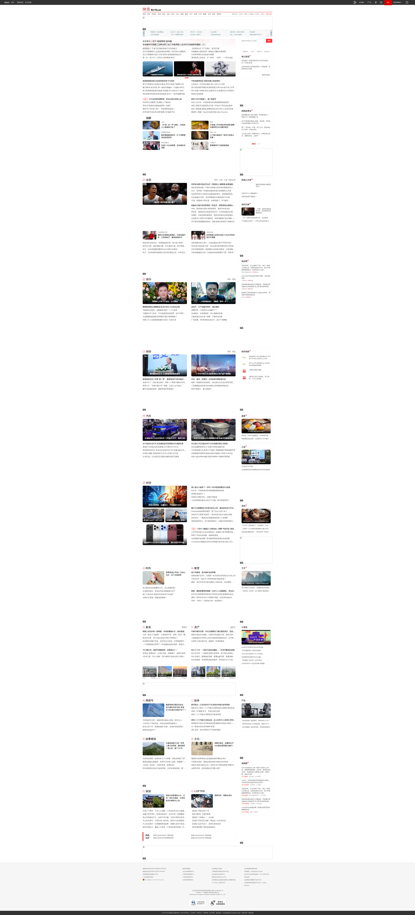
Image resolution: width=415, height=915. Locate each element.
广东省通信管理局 (148, 877)
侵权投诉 (251, 913)
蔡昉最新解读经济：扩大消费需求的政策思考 (173, 136)
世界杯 (154, 14)
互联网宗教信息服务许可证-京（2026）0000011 (255, 884)
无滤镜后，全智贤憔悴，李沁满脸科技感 (206, 313)
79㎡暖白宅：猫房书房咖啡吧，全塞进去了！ (160, 650)
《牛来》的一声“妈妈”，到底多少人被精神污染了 (173, 126)
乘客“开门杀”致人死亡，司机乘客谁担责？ (159, 109)
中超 (225, 180)
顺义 (174, 678)
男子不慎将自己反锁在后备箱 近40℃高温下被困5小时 (163, 84)
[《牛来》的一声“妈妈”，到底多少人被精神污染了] (151, 125)
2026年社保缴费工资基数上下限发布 (157, 102)
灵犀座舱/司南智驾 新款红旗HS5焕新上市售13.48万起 (212, 453)
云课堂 (245, 14)
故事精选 (151, 738)
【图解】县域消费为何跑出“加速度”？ (205, 48)
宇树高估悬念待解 (255, 370)
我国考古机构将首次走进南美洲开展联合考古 (208, 758)
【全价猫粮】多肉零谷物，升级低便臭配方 (256, 727)
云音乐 (262, 14)
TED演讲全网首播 (155, 34)
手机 (193, 529)
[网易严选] (369, 2)
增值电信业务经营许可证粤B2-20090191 (154, 868)
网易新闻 (152, 9)
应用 (12, 2)
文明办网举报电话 (188, 880)
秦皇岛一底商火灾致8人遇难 (208, 112)
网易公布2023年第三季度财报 (201, 838)
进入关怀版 (28, 2)
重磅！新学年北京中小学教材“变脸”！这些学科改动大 (211, 597)
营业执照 (246, 877)
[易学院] (249, 75)
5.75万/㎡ (217, 678)
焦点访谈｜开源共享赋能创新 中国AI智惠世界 (160, 48)
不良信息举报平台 (188, 877)
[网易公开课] (362, 2)
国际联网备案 (186, 868)
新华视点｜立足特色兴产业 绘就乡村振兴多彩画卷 (210, 705)
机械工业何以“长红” (150, 51)
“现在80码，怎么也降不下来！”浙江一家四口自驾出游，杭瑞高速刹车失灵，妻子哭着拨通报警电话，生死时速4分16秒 (256, 268)
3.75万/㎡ (184, 678)
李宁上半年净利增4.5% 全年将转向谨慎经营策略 (259, 364)
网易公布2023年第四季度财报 (163, 838)
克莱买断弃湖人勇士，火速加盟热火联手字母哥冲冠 (211, 243)
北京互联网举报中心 (188, 871)
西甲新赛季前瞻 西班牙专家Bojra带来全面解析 (214, 105)
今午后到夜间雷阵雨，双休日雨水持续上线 (165, 99)
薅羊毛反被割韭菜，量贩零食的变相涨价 (158, 389)
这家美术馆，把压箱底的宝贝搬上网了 (206, 768)
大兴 (207, 678)
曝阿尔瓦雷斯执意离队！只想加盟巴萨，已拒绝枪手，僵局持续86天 (171, 236)
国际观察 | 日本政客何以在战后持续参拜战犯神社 (210, 54)
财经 (163, 14)
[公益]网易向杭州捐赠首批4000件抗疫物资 (256, 469)
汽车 (200, 14)
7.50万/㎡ (169, 678)
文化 (177, 14)
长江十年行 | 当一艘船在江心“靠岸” (156, 54)
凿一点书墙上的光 (175, 32)
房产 (191, 14)
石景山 (193, 678)
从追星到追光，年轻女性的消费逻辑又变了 (159, 591)
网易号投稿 (266, 75)
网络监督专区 (265, 9)
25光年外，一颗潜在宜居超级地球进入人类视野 (209, 518)
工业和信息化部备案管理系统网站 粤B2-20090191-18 (207, 890)
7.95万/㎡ (202, 678)
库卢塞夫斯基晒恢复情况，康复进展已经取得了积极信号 (213, 221)
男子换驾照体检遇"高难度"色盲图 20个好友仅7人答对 (163, 91)
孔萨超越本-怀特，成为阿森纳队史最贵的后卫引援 (210, 197)
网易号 (219, 14)
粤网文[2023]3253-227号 (219, 877)
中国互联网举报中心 (188, 874)
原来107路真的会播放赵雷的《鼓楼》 (157, 105)
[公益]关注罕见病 (247, 466)
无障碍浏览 (20, 2)
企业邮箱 (251, 14)
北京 (209, 14)
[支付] (376, 2)
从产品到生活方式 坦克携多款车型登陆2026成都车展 (163, 444)
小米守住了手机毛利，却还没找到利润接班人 (160, 723)
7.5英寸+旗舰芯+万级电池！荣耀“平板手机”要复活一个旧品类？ (216, 529)
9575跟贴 (263, 795)
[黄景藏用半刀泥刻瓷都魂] (200, 145)
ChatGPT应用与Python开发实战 (252, 647)
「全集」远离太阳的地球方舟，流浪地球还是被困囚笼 (263, 211)
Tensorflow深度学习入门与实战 (252, 654)
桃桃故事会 (246, 111)
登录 (388, 2)
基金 (234, 351)
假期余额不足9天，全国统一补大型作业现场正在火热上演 (213, 576)
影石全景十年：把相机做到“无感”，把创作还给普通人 (163, 727)
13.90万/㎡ (232, 678)
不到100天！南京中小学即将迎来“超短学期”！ (208, 579)
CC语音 (257, 14)
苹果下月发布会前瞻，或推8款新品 (204, 535)
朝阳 (144, 678)
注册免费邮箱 (397, 2)
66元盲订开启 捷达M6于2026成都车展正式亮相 (209, 444)
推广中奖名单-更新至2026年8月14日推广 (158, 594)
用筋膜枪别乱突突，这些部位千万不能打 (255, 439)
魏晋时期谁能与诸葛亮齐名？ (263, 185)
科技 (168, 14)
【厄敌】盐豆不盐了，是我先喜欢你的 (206, 824)
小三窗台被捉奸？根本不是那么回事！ (222, 136)
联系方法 (199, 913)
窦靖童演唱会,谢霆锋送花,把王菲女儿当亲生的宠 (161, 307)
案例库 (184, 627)
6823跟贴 (258, 776)
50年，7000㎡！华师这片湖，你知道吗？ (207, 601)
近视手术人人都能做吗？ (250, 193)
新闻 (144, 14)
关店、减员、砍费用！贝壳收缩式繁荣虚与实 (208, 379)
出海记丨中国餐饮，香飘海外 (202, 51)
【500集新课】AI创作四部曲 (251, 650)
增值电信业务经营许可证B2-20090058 (154, 871)
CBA (221, 180)
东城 (223, 678)
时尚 (148, 568)
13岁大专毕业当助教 (196, 34)
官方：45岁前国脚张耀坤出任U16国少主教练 (160, 249)
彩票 (159, 14)
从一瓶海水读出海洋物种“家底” (203, 726)
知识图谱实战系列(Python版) (251, 657)
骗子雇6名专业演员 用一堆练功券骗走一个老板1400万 (163, 87)
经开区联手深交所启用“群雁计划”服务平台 (159, 112)
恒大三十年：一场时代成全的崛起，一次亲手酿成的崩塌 (213, 650)
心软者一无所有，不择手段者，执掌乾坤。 (159, 765)
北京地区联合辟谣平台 (218, 874)
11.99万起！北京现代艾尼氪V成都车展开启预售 (161, 457)
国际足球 (232, 180)
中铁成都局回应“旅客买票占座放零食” (206, 81)
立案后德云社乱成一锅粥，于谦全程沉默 (206, 317)
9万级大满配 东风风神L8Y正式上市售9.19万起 (160, 453)
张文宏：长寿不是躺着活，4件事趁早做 (255, 435)
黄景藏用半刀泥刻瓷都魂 (219, 145)
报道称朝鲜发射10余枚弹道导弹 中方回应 (158, 81)
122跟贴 (258, 785)
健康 (204, 14)
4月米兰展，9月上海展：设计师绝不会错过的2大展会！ (164, 656)
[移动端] (355, 2)
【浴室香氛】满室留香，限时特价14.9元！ (256, 720)
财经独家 (245, 351)
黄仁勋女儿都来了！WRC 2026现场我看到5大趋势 (215, 102)
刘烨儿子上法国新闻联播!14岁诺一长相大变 (159, 320)
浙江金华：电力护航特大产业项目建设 (206, 730)
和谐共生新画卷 (197, 94)
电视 (234, 279)
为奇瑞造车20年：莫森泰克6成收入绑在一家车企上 (162, 720)
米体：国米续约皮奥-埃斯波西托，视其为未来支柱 (210, 209)
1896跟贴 (259, 803)
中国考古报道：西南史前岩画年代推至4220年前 (209, 762)
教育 (186, 14)
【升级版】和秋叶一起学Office (252, 660)
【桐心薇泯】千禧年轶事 (200, 814)
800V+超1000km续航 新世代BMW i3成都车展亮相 (210, 457)
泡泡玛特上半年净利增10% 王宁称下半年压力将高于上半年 (260, 357)
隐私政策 (218, 913)
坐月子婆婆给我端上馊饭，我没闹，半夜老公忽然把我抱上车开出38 (256, 122)
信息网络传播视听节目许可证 (252, 880)
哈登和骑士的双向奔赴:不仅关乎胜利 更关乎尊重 (220, 236)
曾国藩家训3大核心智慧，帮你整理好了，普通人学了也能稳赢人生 (256, 116)
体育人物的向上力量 (236, 34)
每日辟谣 (245, 57)
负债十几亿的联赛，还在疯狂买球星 (173, 146)
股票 (229, 351)
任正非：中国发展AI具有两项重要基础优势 (207, 490)
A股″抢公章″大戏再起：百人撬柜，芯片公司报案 (259, 378)
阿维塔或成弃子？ (198, 494)
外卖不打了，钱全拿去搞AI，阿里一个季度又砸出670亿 (164, 382)
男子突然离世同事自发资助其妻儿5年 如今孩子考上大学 (212, 87)
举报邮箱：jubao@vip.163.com (253, 871)
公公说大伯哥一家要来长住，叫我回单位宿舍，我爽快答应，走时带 (256, 135)
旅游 (148, 791)
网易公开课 (246, 180)
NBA (216, 180)
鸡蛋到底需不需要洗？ (249, 196)
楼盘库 (233, 627)
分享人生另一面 (254, 32)
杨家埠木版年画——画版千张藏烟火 (156, 57)
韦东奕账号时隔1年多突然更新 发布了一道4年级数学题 (164, 94)
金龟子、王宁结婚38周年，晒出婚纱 (205, 307)
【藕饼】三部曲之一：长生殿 (202, 817)
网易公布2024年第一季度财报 (201, 835)
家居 (195, 14)
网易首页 (7, 2)
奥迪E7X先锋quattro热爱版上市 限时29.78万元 (161, 447)
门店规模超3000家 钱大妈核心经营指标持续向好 (209, 386)
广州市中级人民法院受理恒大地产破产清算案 (213, 99)
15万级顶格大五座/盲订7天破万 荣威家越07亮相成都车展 (213, 450)
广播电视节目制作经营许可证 (220, 871)
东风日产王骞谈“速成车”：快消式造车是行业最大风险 (211, 514)
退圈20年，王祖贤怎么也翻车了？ (204, 310)
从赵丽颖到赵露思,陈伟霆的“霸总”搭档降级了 (160, 317)
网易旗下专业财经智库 (156, 32)
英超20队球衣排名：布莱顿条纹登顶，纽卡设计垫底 (163, 243)
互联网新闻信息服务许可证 (150, 874)
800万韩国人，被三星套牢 (201, 389)
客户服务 (212, 913)
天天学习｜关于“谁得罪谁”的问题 (157, 41)
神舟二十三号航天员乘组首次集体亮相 (206, 714)
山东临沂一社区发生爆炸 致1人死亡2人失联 (208, 84)
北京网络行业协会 (217, 868)
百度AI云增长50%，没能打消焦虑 (204, 497)
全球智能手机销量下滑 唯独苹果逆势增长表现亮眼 (210, 538)
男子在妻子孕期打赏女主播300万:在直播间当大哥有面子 (212, 91)
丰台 (159, 678)
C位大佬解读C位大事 (216, 32)
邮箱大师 (234, 14)
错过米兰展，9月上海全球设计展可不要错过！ (160, 638)
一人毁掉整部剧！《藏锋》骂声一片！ (210, 109)
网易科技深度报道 (215, 34)
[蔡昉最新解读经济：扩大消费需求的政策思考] (151, 135)
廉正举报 (244, 913)
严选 (243, 700)
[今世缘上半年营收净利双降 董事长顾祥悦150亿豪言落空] (200, 125)
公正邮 (240, 14)
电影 (229, 279)
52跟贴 (256, 812)
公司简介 (193, 913)
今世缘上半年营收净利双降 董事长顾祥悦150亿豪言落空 (222, 126)
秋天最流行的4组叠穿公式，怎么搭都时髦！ (159, 588)
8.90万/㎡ (154, 678)
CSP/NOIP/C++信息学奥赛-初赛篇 (253, 663)
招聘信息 (205, 913)
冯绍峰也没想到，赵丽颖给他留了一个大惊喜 (160, 310)
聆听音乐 (192, 32)
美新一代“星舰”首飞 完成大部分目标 (205, 711)
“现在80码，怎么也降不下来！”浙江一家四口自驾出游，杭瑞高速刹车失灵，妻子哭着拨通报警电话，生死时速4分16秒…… (256, 791)
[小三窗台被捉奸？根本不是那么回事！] (200, 135)
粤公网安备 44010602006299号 (154, 880)
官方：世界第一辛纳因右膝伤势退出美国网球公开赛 (211, 191)
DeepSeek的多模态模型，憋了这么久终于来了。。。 (211, 511)
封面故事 (173, 34)
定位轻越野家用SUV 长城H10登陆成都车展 (208, 447)
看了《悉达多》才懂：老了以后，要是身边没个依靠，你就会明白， (256, 128)
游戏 (243, 506)
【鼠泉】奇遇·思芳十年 (200, 811)
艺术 (243, 568)
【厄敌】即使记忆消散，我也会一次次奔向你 (208, 820)
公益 (243, 447)
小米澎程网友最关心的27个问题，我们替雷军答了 (210, 500)
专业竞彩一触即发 (255, 34)
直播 (182, 14)
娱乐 (172, 14)
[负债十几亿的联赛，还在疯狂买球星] (151, 145)
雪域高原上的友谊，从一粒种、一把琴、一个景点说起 (212, 57)
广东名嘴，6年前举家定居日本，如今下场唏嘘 (209, 320)
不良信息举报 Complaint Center (231, 913)
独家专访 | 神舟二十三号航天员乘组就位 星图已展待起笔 (213, 708)
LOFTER (199, 791)
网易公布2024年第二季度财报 (163, 835)
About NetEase (184, 913)
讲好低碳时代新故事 (236, 32)
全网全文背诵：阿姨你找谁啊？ (155, 597)
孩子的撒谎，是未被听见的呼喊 (203, 572)
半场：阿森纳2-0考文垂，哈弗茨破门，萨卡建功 (209, 200)
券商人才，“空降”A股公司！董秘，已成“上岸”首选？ (162, 386)
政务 (213, 14)
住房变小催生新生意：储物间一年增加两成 (207, 641)
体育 (148, 14)
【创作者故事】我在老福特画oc (203, 827)
